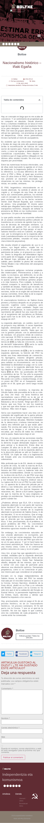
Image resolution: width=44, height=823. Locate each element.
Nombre (5, 718)
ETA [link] (12, 342)
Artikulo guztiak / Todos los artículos (29, 637)
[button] (39, 35)
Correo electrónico (10, 728)
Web (3, 737)
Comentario (7, 688)
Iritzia (33, 81)
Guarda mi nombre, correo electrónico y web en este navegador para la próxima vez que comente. (21, 750)
